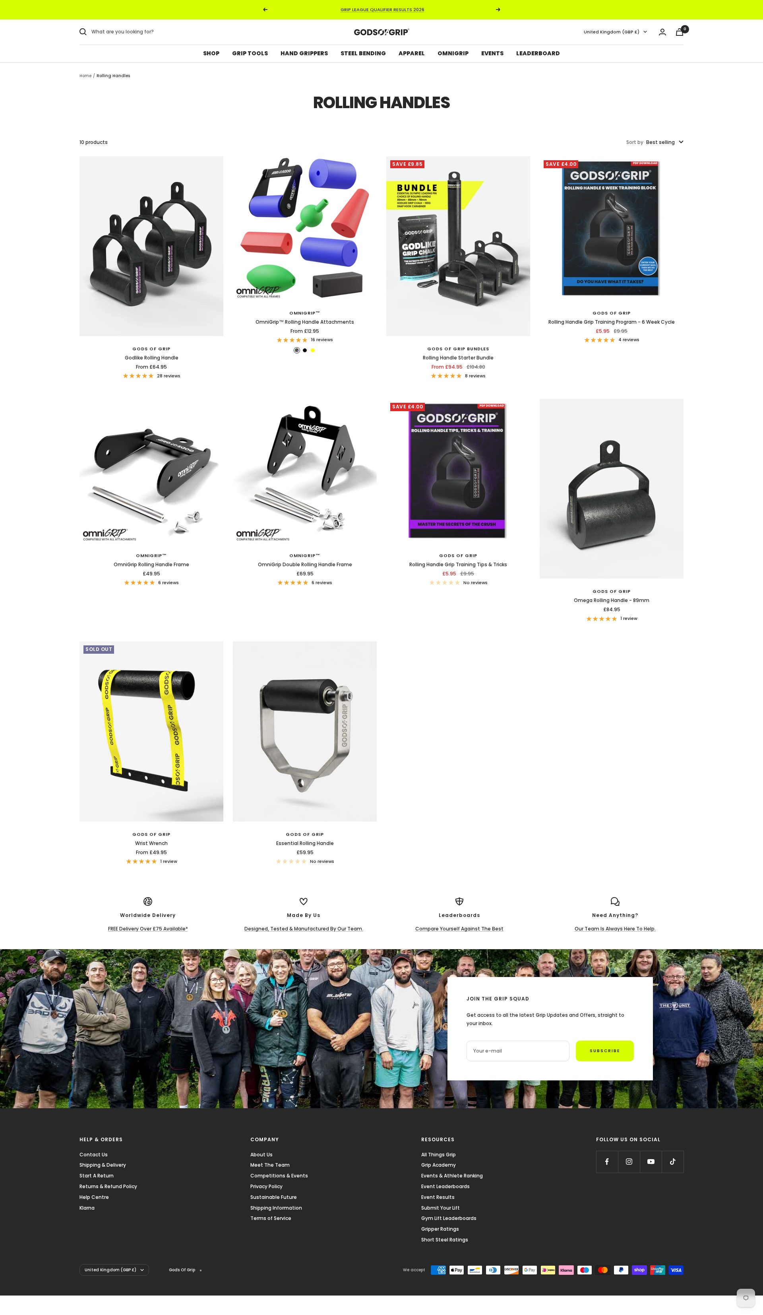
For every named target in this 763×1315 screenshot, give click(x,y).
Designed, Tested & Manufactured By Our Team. (303, 928)
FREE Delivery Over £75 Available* (148, 928)
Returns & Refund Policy (108, 1186)
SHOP (211, 53)
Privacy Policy (266, 1186)
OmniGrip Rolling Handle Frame (151, 564)
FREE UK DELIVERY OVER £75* (382, 9)
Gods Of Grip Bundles (458, 349)
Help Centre (94, 1197)
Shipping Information (276, 1207)
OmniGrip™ (304, 313)
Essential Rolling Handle (305, 843)
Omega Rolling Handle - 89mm (611, 600)
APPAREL (412, 53)
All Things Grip (438, 1154)
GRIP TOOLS (250, 53)
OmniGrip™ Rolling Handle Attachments (305, 322)
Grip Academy (438, 1165)
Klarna (87, 1207)
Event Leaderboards (445, 1186)
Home (85, 76)
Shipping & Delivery (102, 1165)
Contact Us (93, 1154)
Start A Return (96, 1175)
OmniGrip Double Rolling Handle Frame (305, 564)
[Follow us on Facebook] (607, 1162)
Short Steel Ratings (444, 1239)
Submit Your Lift (440, 1207)
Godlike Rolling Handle (151, 357)
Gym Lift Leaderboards (448, 1218)
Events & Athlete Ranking (452, 1175)
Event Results (438, 1197)
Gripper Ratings (440, 1229)
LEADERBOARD (538, 53)
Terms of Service (270, 1218)
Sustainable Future (273, 1197)
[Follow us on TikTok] (673, 1162)
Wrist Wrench (151, 843)
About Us (261, 1154)
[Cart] (680, 32)
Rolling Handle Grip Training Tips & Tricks (458, 564)
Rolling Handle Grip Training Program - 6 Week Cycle (611, 322)
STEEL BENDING (363, 53)
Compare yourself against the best (459, 928)
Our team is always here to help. (615, 928)
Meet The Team (270, 1165)
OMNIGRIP (453, 53)
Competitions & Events (279, 1175)
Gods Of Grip (151, 349)
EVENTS (492, 53)
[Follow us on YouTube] (651, 1162)
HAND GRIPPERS (304, 53)
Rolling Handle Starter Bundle (458, 357)
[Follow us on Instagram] (629, 1162)
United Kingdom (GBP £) (611, 32)
